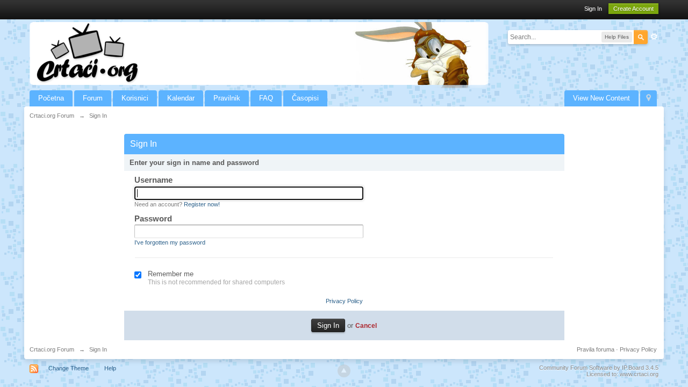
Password (153, 218)
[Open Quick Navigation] (648, 98)
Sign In (593, 8)
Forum (93, 98)
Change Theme (68, 368)
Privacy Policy (344, 301)
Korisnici (134, 98)
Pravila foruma (595, 349)
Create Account (633, 8)
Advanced (654, 36)
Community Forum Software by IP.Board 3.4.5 (598, 367)
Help (110, 368)
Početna (51, 98)
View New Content (601, 98)
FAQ (266, 98)
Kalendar (181, 98)
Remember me (171, 274)
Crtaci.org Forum (52, 349)
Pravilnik (226, 98)
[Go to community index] (259, 53)
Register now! (202, 204)
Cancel (366, 325)
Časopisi (305, 98)
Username (153, 179)
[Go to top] (344, 370)
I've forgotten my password (169, 242)
